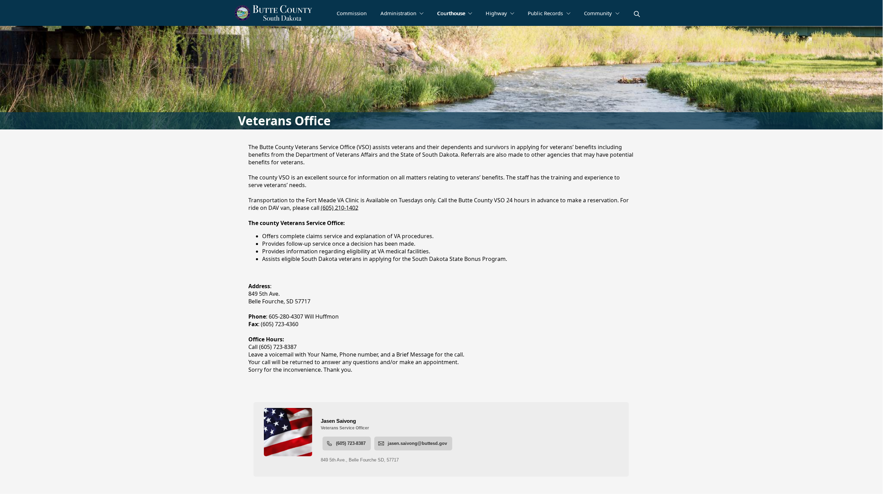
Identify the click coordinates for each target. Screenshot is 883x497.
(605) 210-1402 (339, 208)
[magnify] (637, 14)
